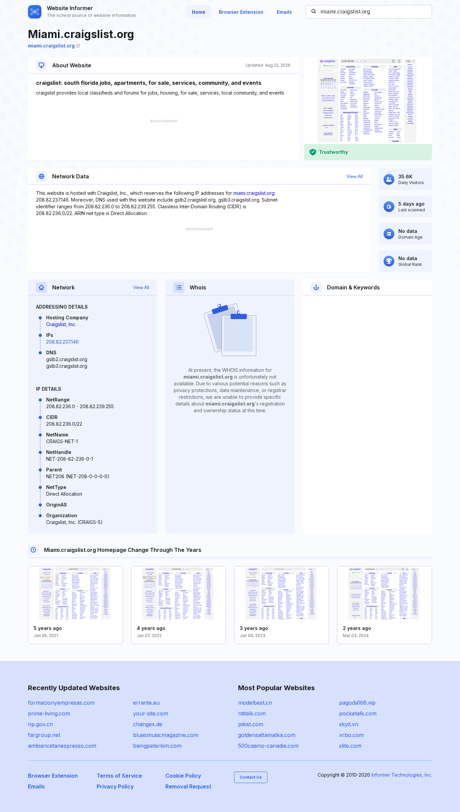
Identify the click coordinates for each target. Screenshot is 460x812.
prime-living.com (49, 713)
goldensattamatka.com (266, 735)
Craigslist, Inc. (61, 324)
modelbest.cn (255, 702)
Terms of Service (119, 775)
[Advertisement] (163, 140)
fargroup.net (44, 735)
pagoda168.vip (357, 702)
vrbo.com (351, 735)
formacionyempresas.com (61, 702)
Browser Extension (241, 12)
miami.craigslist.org (51, 45)
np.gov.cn (40, 724)
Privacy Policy (115, 786)
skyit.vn (348, 724)
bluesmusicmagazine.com (165, 735)
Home (198, 12)
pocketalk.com (357, 713)
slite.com (350, 745)
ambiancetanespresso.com (62, 745)
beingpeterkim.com (157, 745)
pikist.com (250, 724)
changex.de (147, 724)
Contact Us (251, 777)
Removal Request (188, 786)
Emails (284, 12)
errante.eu (146, 702)
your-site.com (150, 713)
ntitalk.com (252, 713)
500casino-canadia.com (268, 745)
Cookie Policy (183, 775)
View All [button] (355, 176)
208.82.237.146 (62, 342)
